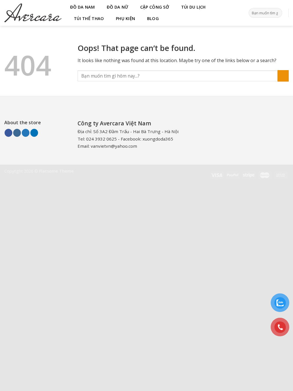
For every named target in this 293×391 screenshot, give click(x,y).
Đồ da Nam (82, 7)
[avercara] (33, 12)
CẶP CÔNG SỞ (154, 7)
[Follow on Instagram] (17, 133)
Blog (153, 18)
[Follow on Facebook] (8, 133)
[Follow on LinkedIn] (34, 133)
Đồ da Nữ (117, 7)
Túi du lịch (193, 7)
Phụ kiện (125, 18)
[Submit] (277, 13)
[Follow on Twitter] (25, 133)
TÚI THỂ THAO (89, 18)
